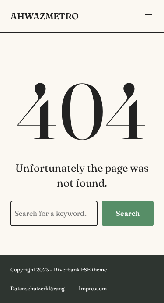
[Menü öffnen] (148, 16)
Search (128, 213)
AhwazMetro (44, 16)
